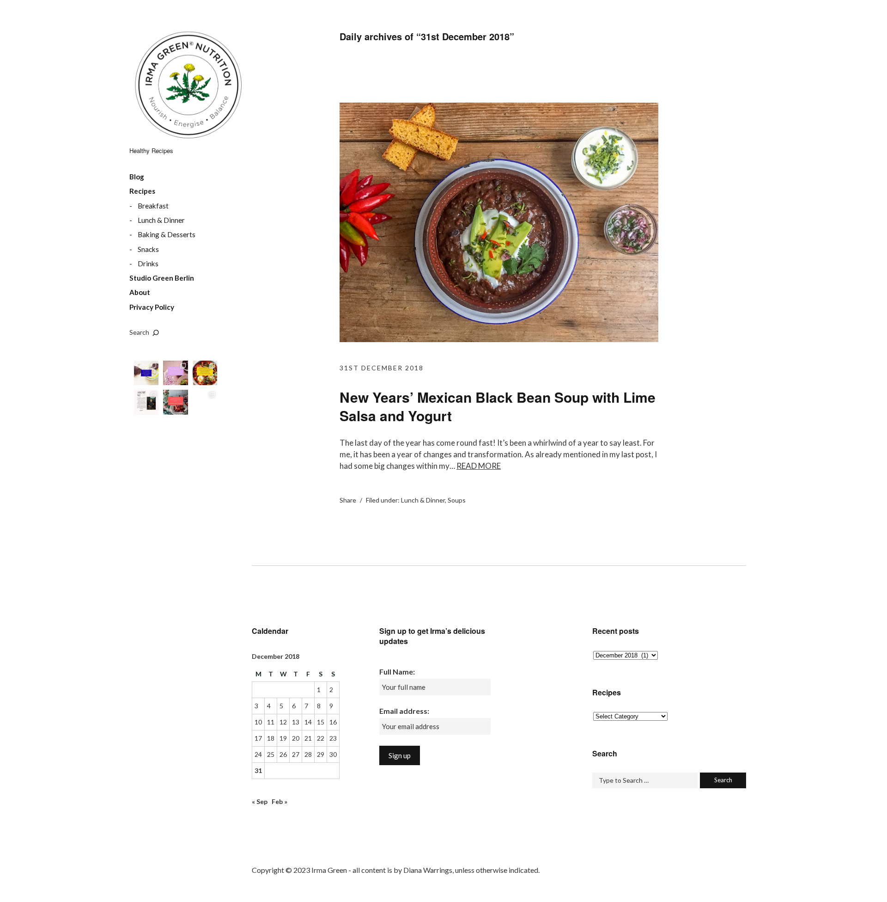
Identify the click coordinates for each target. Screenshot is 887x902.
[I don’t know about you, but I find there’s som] (146, 373)
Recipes (142, 191)
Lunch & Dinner (161, 220)
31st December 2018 (382, 368)
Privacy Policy (151, 307)
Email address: (404, 710)
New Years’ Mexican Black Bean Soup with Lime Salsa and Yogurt (498, 406)
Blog (136, 176)
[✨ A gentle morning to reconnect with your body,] (205, 373)
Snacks (148, 249)
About (139, 292)
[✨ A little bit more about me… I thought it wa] (146, 402)
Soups (457, 500)
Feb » (279, 801)
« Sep (259, 801)
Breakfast (153, 206)
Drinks (148, 263)
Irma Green (187, 88)
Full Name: (397, 671)
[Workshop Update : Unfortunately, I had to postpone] (175, 402)
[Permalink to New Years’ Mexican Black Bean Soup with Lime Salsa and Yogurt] (499, 339)
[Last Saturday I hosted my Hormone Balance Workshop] (175, 373)
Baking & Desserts (166, 234)
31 (258, 770)
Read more (478, 466)
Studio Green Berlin (161, 278)
